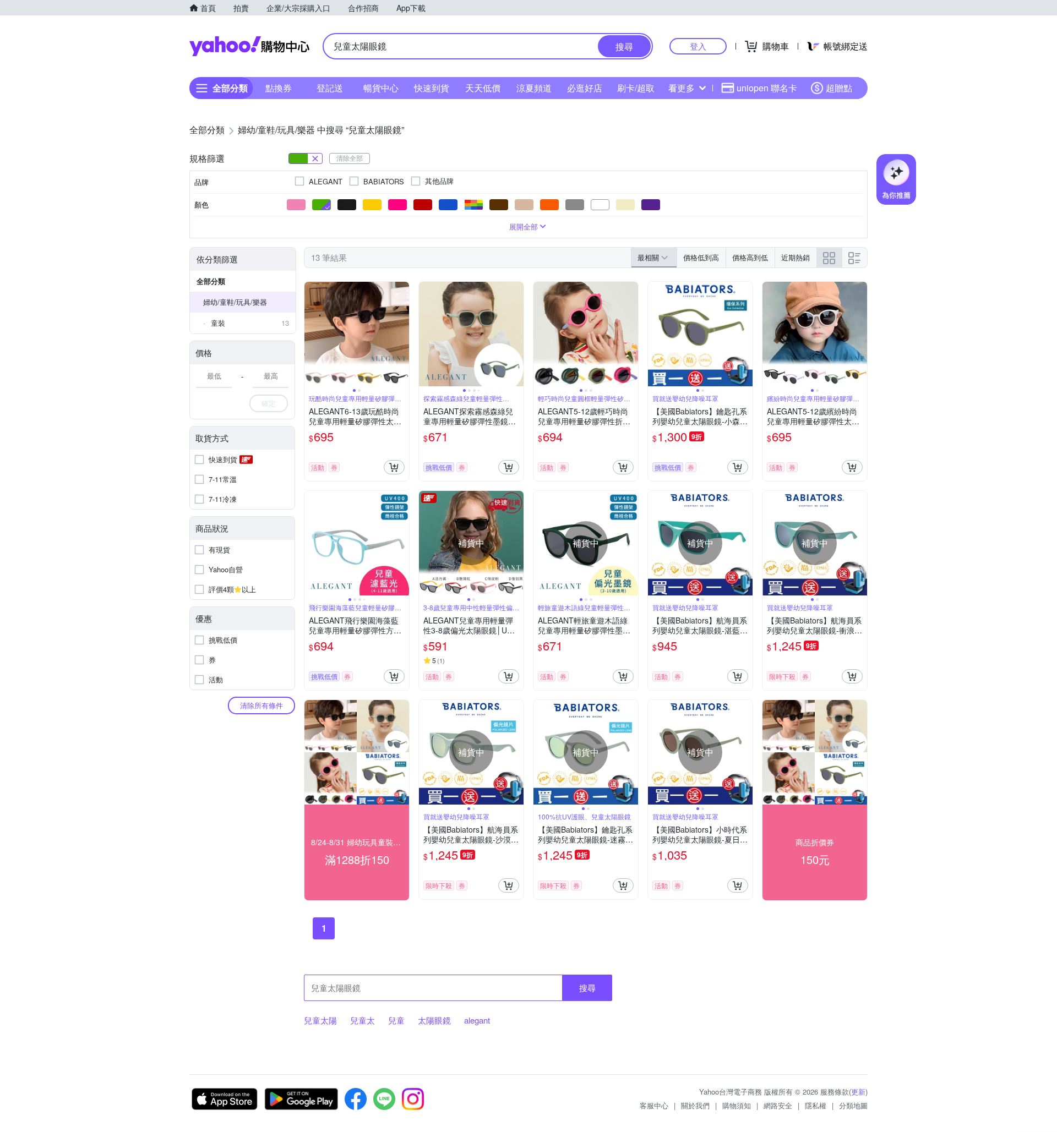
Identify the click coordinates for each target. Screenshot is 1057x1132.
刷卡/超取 (636, 87)
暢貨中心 (381, 87)
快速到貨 (431, 87)
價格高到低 (750, 257)
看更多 (681, 87)
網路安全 (778, 1105)
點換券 (278, 87)
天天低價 (482, 87)
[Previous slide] (311, 334)
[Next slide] (402, 334)
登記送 (330, 87)
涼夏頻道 (534, 87)
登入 (698, 46)
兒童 (396, 1020)
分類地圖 (853, 1105)
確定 (268, 403)
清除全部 (349, 157)
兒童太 (362, 1020)
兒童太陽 (320, 1020)
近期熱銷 (795, 257)
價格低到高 (701, 257)
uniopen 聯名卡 (767, 87)
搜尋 (587, 987)
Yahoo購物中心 (249, 46)
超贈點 (839, 87)
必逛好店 (584, 87)
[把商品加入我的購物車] (394, 467)
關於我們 (695, 1105)
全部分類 (211, 281)
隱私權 (815, 1105)
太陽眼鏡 (434, 1020)
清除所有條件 (261, 705)
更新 (858, 1091)
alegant (477, 1020)
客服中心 (654, 1105)
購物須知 (736, 1105)
